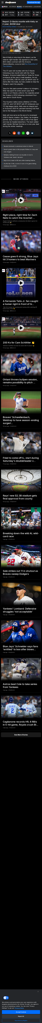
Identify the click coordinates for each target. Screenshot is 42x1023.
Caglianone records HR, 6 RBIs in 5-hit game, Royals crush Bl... (20, 723)
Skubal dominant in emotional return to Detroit (18, 146)
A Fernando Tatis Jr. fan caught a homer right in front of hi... (20, 303)
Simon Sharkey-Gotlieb (9, 26)
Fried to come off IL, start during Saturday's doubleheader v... (21, 459)
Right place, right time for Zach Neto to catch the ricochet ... (20, 216)
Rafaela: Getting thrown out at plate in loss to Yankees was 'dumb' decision (18, 156)
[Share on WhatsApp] (23, 133)
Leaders (37, 6)
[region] (21, 1006)
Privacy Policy (19, 1008)
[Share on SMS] (32, 133)
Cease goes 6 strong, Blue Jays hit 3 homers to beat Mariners (20, 258)
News (19, 6)
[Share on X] (9, 133)
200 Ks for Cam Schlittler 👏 (18, 342)
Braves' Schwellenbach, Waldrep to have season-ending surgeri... (21, 420)
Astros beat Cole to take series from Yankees (20, 686)
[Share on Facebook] (18, 133)
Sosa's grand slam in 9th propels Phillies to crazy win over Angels (21, 151)
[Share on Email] (27, 133)
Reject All (21, 1016)
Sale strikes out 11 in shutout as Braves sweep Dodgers (20, 572)
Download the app (34, 2)
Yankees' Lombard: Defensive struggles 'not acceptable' (19, 610)
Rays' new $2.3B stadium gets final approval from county (20, 497)
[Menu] (2, 2)
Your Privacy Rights (21, 1020)
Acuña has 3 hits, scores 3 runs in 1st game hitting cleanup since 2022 (20, 165)
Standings (28, 6)
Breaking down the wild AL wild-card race (21, 535)
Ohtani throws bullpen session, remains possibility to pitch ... (20, 381)
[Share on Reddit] (14, 133)
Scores (12, 6)
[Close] (38, 991)
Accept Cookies (21, 1012)
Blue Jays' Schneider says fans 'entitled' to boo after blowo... (20, 648)
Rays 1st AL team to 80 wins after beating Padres (19, 160)
